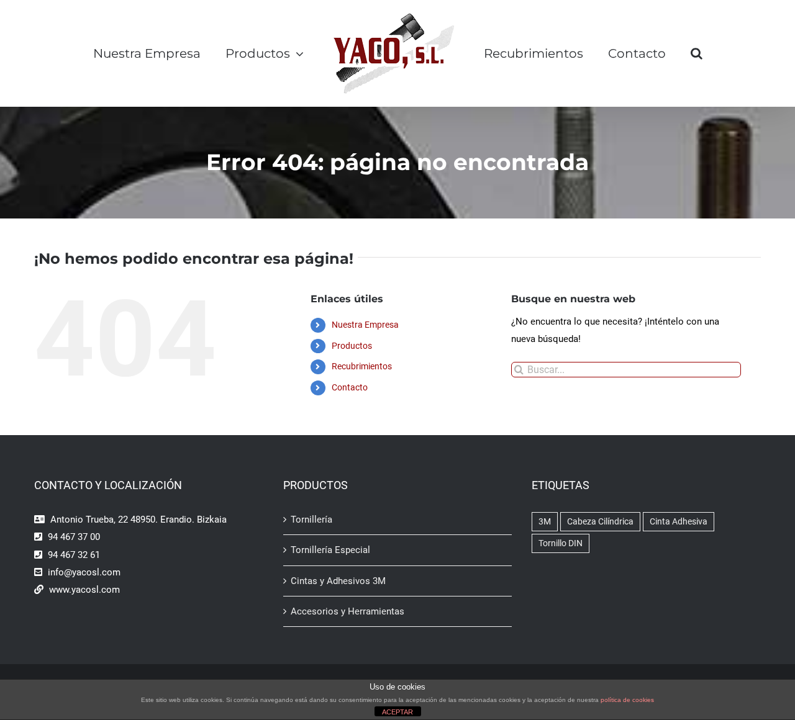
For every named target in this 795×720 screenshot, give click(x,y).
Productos (352, 346)
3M (544, 521)
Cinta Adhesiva (678, 521)
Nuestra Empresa (365, 325)
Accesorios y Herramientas (347, 611)
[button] (726, 53)
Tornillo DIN (560, 543)
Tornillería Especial (330, 550)
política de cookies (627, 699)
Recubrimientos (362, 366)
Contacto (350, 387)
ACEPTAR (397, 712)
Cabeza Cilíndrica (600, 521)
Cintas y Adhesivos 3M (338, 581)
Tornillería (311, 519)
